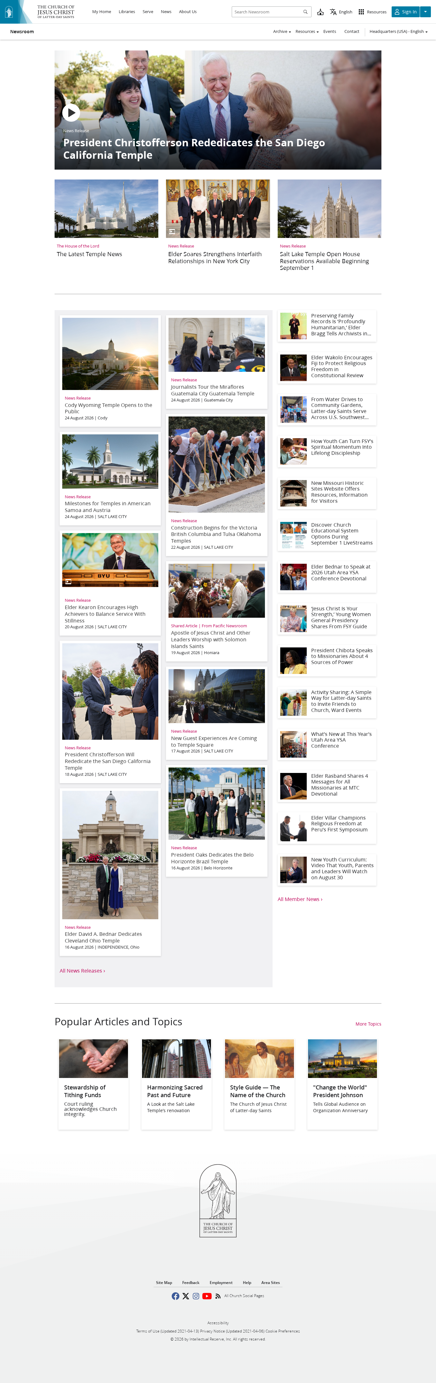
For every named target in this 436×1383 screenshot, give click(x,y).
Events (329, 31)
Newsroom (22, 31)
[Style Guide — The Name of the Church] (259, 1076)
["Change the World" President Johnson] (342, 1076)
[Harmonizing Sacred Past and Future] (176, 1076)
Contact (351, 31)
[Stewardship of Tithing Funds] (93, 1076)
